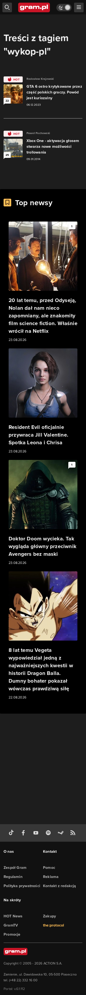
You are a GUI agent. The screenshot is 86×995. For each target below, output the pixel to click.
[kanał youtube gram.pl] (37, 832)
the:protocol (53, 925)
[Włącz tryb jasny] (64, 7)
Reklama (51, 876)
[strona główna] (34, 7)
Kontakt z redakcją (59, 886)
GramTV (11, 925)
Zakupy (49, 916)
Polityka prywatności (22, 886)
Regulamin (13, 876)
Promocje (12, 934)
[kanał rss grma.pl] (74, 832)
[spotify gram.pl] (49, 832)
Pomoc (49, 867)
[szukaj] (7, 7)
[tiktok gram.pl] (12, 832)
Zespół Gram (15, 867)
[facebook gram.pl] (24, 832)
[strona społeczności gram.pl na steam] (61, 832)
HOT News (13, 916)
